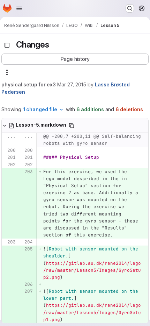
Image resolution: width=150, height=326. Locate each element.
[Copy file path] (71, 125)
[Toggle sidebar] (7, 45)
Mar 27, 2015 (71, 84)
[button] (75, 59)
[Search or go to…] (130, 8)
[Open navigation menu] (19, 8)
